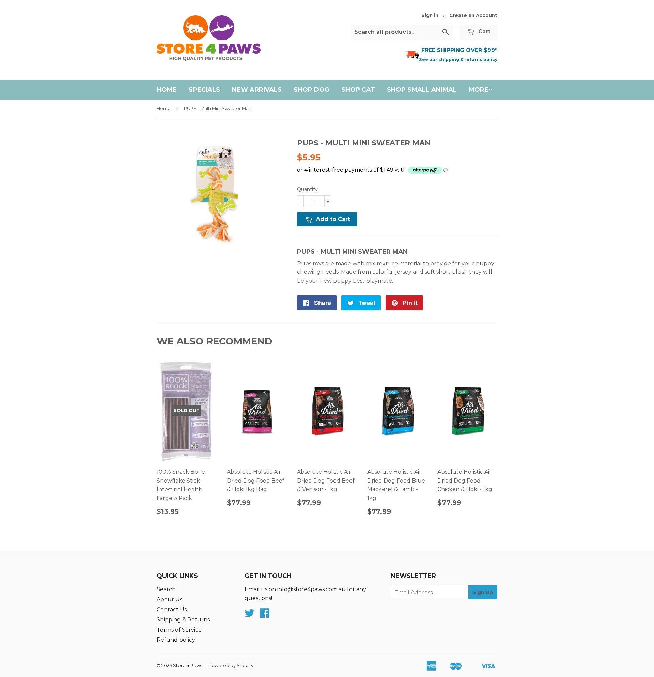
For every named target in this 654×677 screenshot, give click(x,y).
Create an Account (473, 15)
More (478, 89)
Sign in (429, 15)
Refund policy (176, 639)
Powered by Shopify (230, 665)
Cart (483, 31)
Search (166, 589)
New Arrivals (257, 89)
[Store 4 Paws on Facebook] (265, 615)
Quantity (307, 189)
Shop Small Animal (422, 89)
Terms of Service (179, 630)
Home (167, 89)
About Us (169, 599)
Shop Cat (358, 89)
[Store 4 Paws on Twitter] (250, 615)
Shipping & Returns (183, 619)
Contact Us (172, 609)
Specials (204, 89)
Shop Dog (311, 89)
